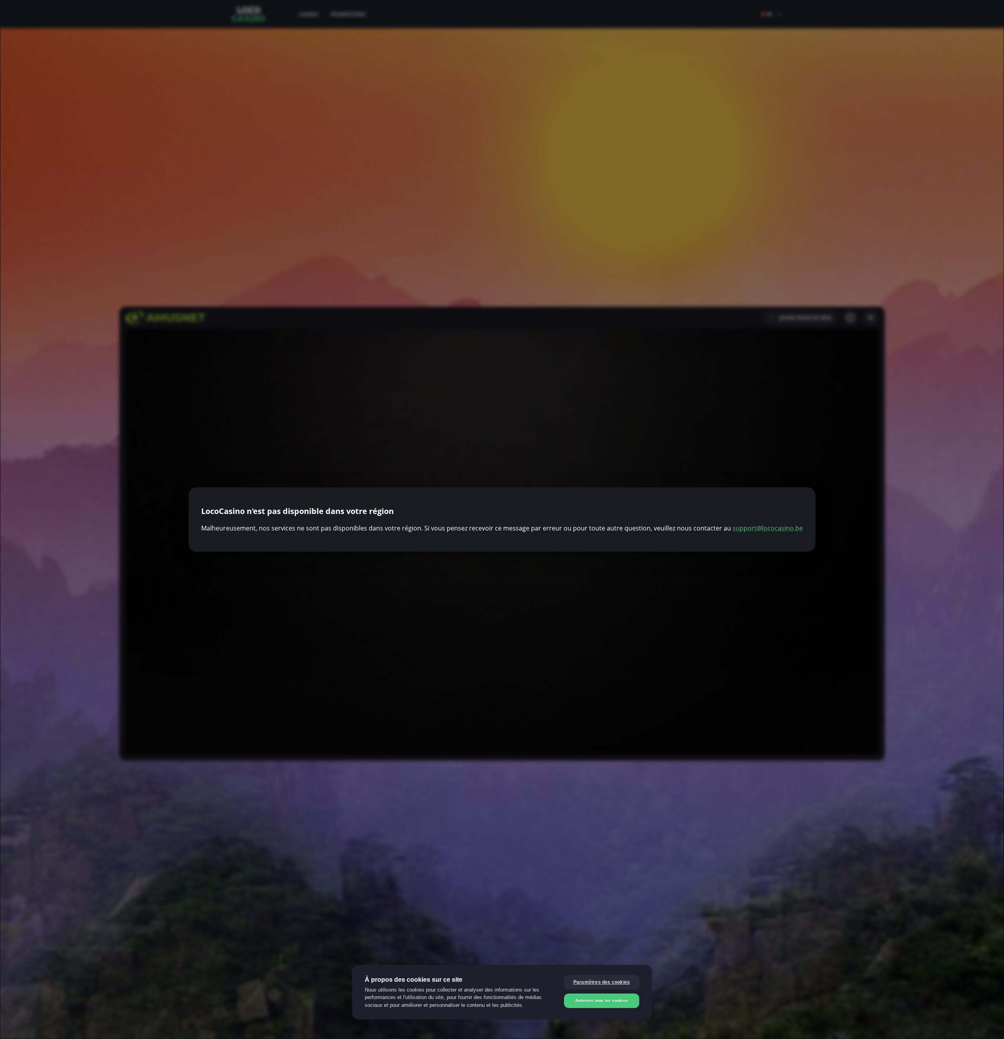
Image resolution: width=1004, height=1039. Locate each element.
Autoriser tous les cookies (601, 1000)
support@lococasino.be (768, 528)
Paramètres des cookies (601, 982)
